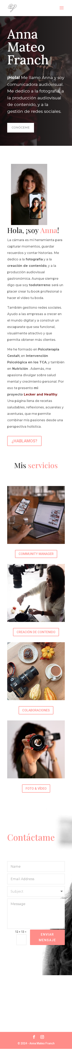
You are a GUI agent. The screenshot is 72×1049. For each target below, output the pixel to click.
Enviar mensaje (47, 937)
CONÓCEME (21, 127)
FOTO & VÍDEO (36, 788)
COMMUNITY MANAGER (36, 554)
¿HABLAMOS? (24, 441)
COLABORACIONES (36, 710)
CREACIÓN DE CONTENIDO (36, 632)
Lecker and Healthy (40, 394)
